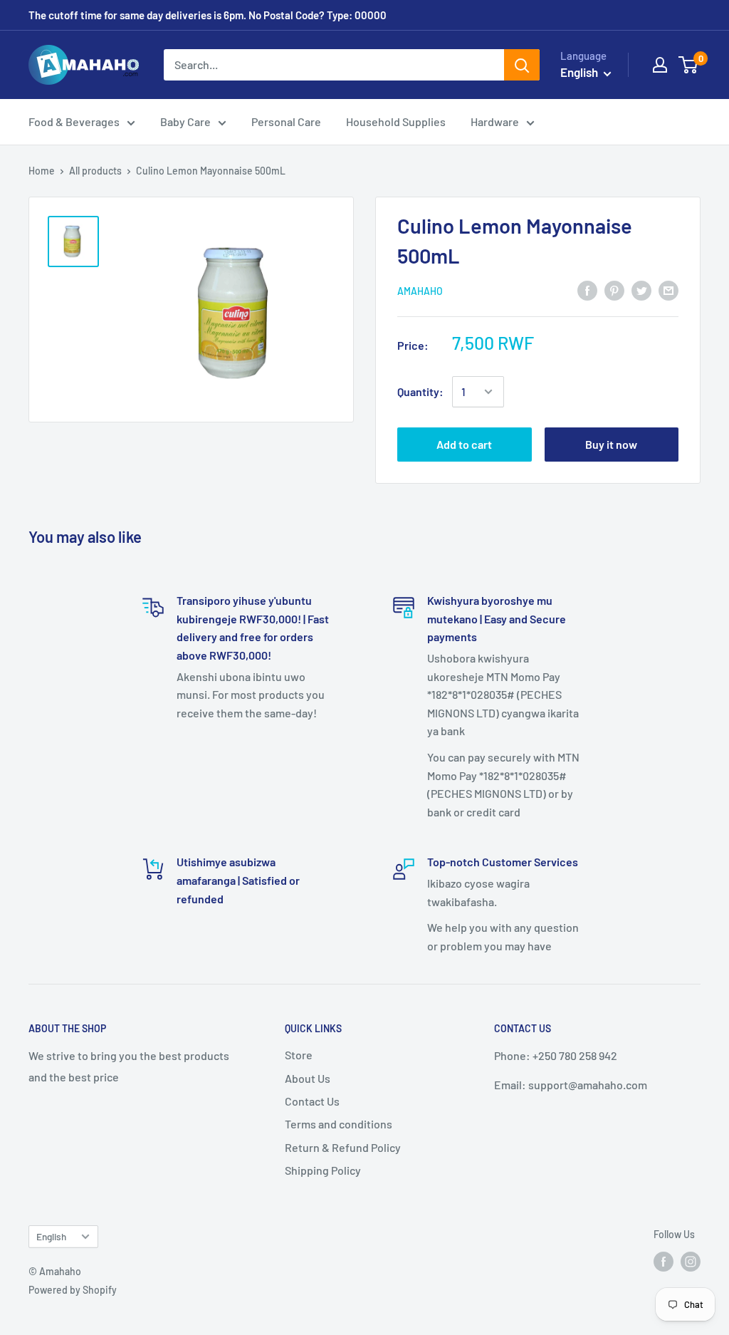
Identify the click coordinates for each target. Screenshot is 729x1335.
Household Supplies (396, 121)
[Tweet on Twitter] (641, 290)
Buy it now (611, 444)
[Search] (522, 64)
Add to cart (464, 444)
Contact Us (312, 1101)
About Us (307, 1078)
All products (95, 171)
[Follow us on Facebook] (663, 1262)
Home (41, 171)
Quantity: (420, 391)
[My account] (660, 65)
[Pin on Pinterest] (614, 290)
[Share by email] (668, 290)
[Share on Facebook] (587, 290)
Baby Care (185, 121)
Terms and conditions (338, 1124)
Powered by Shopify (72, 1290)
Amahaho (420, 291)
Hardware (495, 121)
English (51, 1236)
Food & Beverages (74, 121)
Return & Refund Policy (343, 1147)
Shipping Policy (323, 1170)
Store (299, 1054)
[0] (689, 64)
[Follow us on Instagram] (691, 1262)
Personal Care (286, 121)
